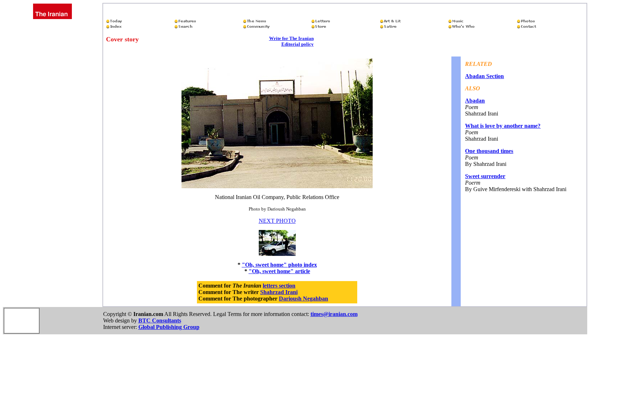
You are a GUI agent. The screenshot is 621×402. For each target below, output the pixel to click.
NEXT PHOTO (277, 221)
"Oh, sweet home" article (279, 271)
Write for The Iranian (291, 38)
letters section (279, 286)
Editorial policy (297, 44)
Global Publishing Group (168, 327)
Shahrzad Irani (279, 292)
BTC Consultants (159, 320)
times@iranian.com (334, 314)
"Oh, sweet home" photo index (279, 265)
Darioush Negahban (303, 298)
